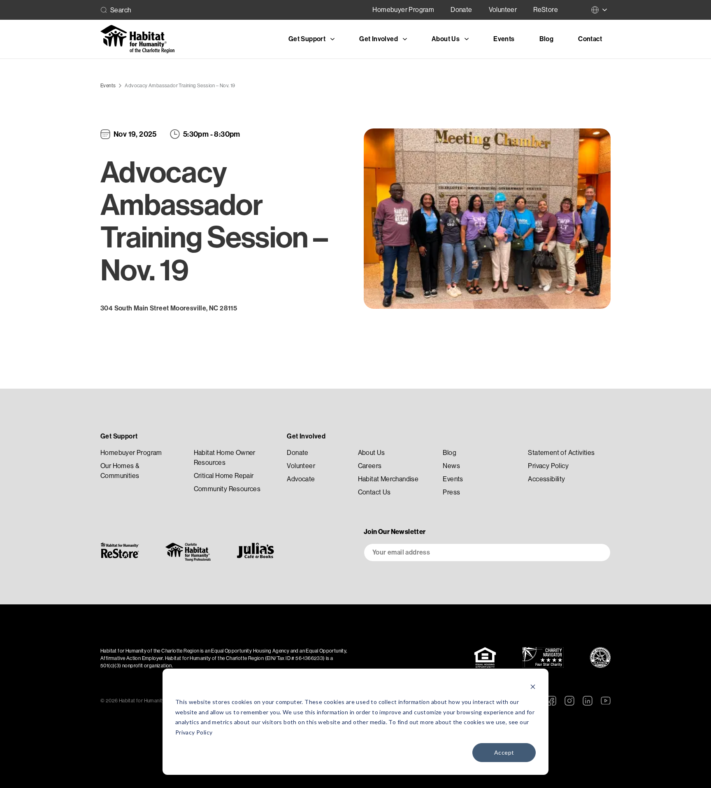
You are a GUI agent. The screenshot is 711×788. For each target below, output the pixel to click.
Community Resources (227, 489)
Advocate (301, 479)
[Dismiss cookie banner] (533, 686)
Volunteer (503, 10)
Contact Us (374, 492)
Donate (461, 10)
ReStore (545, 10)
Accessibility (546, 479)
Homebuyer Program (403, 10)
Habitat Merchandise (388, 479)
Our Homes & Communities (119, 471)
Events (503, 39)
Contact (590, 39)
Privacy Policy (194, 732)
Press (451, 492)
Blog (546, 39)
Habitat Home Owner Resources (225, 457)
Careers (370, 466)
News (451, 466)
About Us (371, 453)
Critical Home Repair (224, 476)
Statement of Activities (561, 453)
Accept (504, 752)
